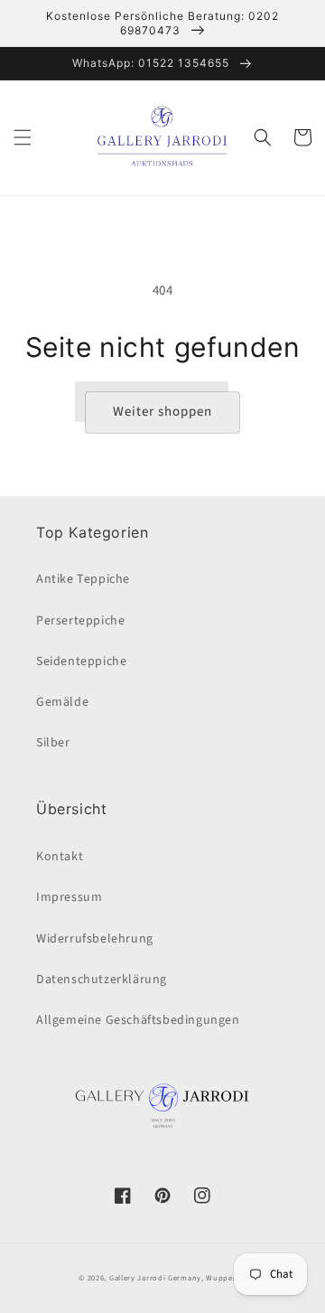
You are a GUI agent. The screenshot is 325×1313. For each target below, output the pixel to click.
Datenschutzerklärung (101, 980)
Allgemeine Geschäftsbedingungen (138, 1020)
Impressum (69, 897)
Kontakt (59, 857)
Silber (53, 743)
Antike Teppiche (83, 579)
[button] (22, 137)
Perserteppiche (80, 621)
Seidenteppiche (81, 661)
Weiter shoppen (162, 411)
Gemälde (62, 702)
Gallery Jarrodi (137, 1277)
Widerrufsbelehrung (94, 939)
